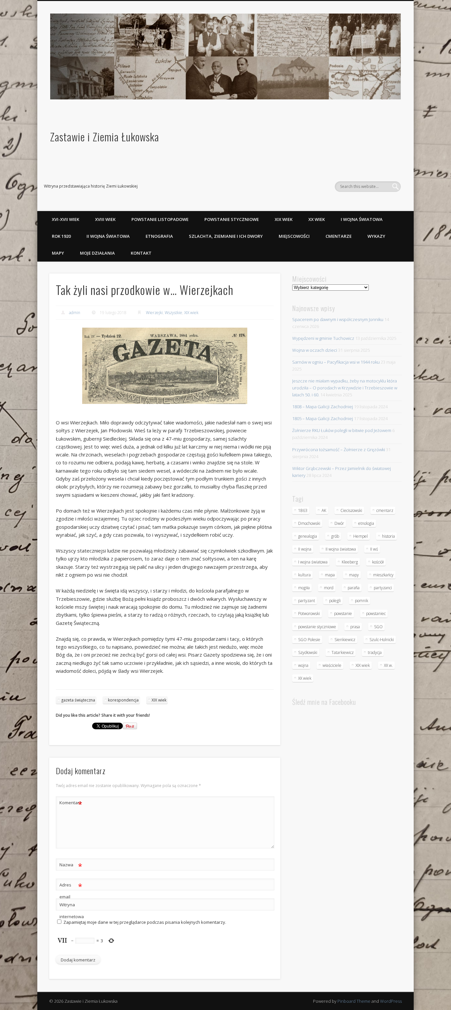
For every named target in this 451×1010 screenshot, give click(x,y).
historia (388, 536)
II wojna (304, 549)
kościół (378, 562)
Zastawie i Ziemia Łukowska (104, 136)
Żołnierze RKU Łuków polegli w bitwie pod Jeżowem (341, 430)
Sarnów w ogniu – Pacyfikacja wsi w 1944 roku (336, 362)
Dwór (339, 523)
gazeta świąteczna (78, 700)
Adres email (70, 890)
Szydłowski (307, 652)
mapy (354, 575)
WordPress (391, 1001)
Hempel (360, 536)
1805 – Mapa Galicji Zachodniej (322, 418)
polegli (335, 600)
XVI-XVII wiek (65, 219)
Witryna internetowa (71, 911)
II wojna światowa (108, 236)
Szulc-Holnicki (381, 639)
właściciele (332, 665)
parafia (354, 588)
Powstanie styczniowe (231, 219)
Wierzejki (154, 312)
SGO (378, 627)
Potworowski (309, 613)
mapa (330, 575)
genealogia (307, 536)
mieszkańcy (383, 575)
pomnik (361, 600)
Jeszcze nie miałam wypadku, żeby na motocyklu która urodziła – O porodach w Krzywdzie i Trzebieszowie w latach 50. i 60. (344, 388)
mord (328, 588)
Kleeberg (350, 562)
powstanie (343, 613)
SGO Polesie (309, 639)
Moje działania (97, 253)
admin (74, 312)
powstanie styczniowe (317, 627)
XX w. (388, 665)
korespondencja (123, 700)
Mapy (58, 253)
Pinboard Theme (353, 1001)
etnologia (366, 523)
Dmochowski (309, 523)
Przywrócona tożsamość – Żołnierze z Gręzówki (338, 449)
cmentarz (384, 510)
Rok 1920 (61, 236)
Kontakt (141, 253)
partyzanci (383, 588)
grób (335, 536)
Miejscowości (294, 236)
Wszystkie (173, 312)
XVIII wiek (105, 219)
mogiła (304, 588)
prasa (355, 627)
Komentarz (70, 804)
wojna (303, 665)
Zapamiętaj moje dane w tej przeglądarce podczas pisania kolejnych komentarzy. (144, 922)
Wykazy (376, 236)
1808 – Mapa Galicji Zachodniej (322, 407)
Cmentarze (339, 236)
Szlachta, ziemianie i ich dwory (226, 236)
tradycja (375, 652)
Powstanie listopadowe (160, 219)
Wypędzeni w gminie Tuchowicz (323, 338)
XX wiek (316, 219)
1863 (302, 510)
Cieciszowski (351, 510)
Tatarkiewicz (342, 652)
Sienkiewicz (344, 639)
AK (324, 510)
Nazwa (70, 866)
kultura (304, 575)
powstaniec (376, 613)
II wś (374, 549)
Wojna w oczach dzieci (314, 350)
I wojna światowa (362, 219)
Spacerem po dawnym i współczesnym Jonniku (337, 319)
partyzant (306, 600)
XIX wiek (284, 219)
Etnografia (159, 236)
